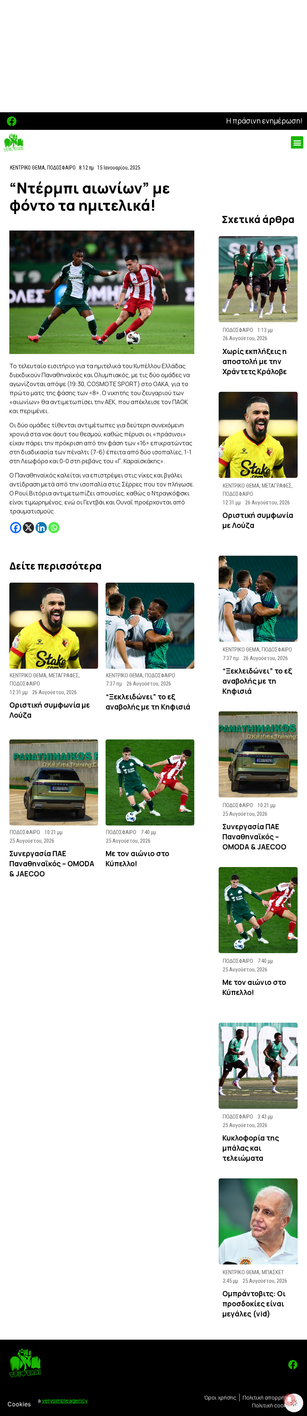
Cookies (19, 1404)
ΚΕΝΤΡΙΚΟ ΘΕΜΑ (27, 168)
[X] (28, 527)
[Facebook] (12, 121)
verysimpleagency (64, 1400)
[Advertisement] (153, 56)
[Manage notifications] (289, 1400)
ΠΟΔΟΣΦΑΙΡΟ (61, 168)
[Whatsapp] (54, 527)
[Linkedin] (41, 527)
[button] (297, 142)
